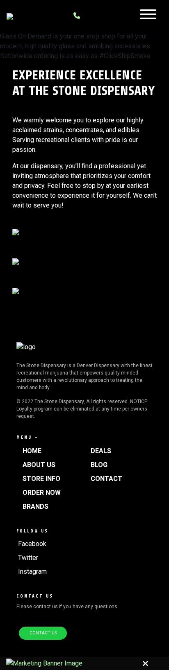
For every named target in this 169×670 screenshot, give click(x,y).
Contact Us (43, 633)
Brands (35, 506)
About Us (39, 465)
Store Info (41, 479)
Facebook (32, 544)
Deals (101, 451)
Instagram (32, 571)
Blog (99, 465)
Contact (106, 479)
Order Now (42, 492)
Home (32, 451)
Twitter (28, 558)
